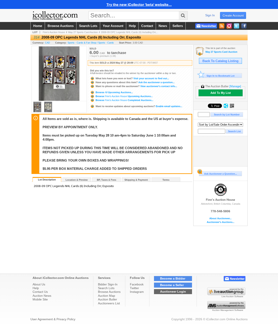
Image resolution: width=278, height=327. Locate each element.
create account (233, 15)
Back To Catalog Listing (220, 61)
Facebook (137, 284)
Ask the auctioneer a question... (135, 82)
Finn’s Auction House (54, 32)
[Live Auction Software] (226, 294)
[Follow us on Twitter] (236, 26)
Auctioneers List (109, 303)
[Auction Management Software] (226, 308)
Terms (165, 180)
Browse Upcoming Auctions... (114, 92)
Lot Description (47, 179)
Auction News (42, 295)
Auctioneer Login (173, 291)
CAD (47, 42)
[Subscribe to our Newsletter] (206, 26)
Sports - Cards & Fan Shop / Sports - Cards (91, 42)
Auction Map (106, 295)
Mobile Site (40, 299)
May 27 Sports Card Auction (83, 32)
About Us (39, 284)
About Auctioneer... (220, 218)
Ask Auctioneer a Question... (220, 173)
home (37, 26)
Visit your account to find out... (132, 78)
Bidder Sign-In (107, 284)
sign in (210, 15)
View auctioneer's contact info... (136, 86)
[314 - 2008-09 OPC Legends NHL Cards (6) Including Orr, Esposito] (37, 111)
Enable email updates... (139, 106)
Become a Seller (172, 285)
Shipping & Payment (136, 180)
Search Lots (106, 288)
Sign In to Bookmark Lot (221, 75)
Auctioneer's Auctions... (220, 222)
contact (147, 26)
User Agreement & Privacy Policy (52, 319)
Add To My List (220, 92)
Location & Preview (77, 180)
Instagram (137, 291)
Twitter (134, 288)
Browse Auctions (109, 291)
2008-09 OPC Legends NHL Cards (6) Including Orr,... (129, 32)
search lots (88, 26)
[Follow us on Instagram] (229, 26)
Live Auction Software (232, 296)
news (163, 26)
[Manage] (235, 86)
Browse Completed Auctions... (124, 100)
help (132, 26)
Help (36, 288)
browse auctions (61, 26)
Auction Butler (107, 299)
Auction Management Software (227, 310)
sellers (177, 26)
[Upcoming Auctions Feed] (221, 26)
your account (113, 26)
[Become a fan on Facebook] (244, 26)
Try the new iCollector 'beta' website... (139, 4)
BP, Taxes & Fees (106, 180)
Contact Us (40, 291)
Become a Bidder (172, 278)
